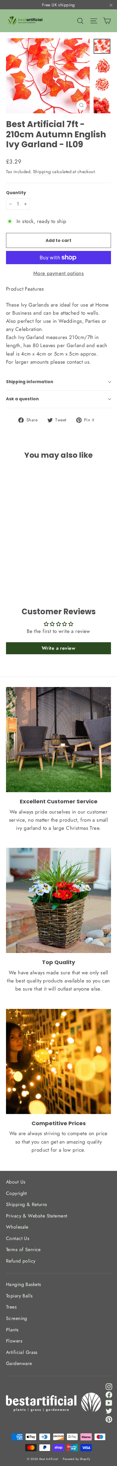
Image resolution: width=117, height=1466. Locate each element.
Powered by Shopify (76, 1459)
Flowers (14, 1340)
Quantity (16, 193)
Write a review (58, 648)
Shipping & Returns (26, 1204)
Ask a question (22, 399)
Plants (12, 1329)
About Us (15, 1181)
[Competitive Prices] (58, 1061)
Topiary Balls (19, 1295)
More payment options (58, 273)
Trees (11, 1306)
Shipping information (29, 382)
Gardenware (19, 1363)
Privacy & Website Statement (36, 1215)
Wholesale (17, 1226)
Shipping (42, 172)
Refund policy (21, 1260)
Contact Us (17, 1238)
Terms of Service (23, 1249)
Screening (16, 1318)
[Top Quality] (58, 900)
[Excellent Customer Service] (58, 739)
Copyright (16, 1193)
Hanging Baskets (23, 1284)
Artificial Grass (22, 1352)
